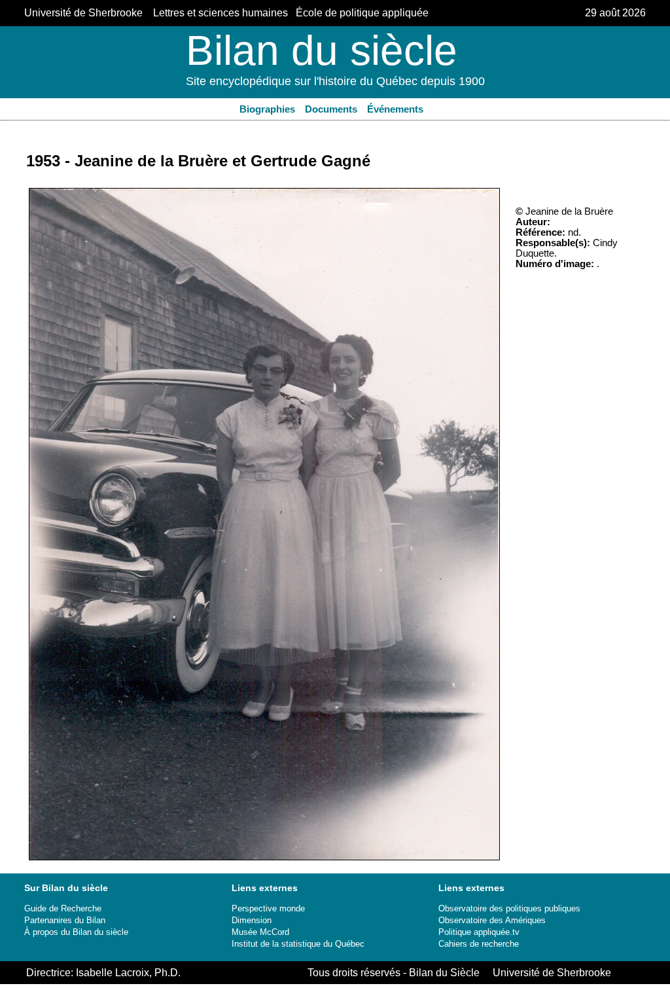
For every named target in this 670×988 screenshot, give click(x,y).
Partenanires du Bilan (64, 920)
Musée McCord (260, 932)
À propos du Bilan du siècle (76, 932)
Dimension (252, 920)
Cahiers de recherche (478, 944)
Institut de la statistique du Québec (298, 944)
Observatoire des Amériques (492, 920)
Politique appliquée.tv (479, 932)
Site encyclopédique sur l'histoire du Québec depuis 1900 (335, 81)
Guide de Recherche (62, 908)
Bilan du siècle (321, 50)
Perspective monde (268, 908)
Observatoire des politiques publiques (509, 908)
